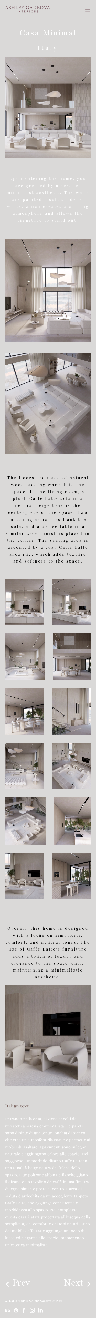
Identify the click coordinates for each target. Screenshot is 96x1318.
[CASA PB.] (26, 1283)
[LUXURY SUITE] (69, 1283)
